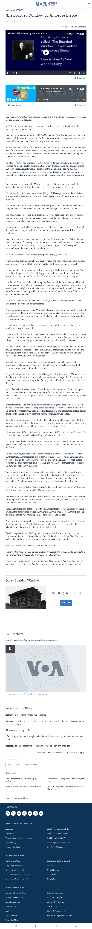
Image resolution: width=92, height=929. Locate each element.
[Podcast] (35, 813)
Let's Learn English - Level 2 (58, 861)
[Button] (65, 26)
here (56, 640)
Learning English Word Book (58, 843)
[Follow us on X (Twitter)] (13, 813)
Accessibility (11, 843)
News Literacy (53, 870)
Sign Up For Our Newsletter (58, 829)
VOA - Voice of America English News (56, 92)
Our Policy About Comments (58, 847)
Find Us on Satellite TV (56, 838)
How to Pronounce (54, 879)
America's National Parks (16, 893)
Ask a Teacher (11, 916)
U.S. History (52, 907)
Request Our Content (14, 847)
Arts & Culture (11, 907)
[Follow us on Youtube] (19, 813)
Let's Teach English (55, 866)
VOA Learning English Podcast (59, 916)
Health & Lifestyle (54, 898)
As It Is (8, 911)
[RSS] (30, 813)
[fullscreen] (84, 73)
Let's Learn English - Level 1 (17, 879)
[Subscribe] (41, 813)
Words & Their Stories (56, 911)
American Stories (14, 10)
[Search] (75, 926)
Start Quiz (66, 602)
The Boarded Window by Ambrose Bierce (27, 34)
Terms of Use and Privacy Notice (19, 838)
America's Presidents (14, 898)
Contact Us (10, 834)
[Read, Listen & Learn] (16, 926)
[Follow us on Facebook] (8, 813)
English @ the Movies (14, 866)
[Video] (36, 926)
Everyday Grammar (55, 893)
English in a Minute (13, 861)
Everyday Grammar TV (15, 870)
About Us (9, 829)
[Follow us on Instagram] (24, 813)
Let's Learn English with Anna (18, 875)
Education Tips (12, 920)
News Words (52, 875)
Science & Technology (56, 902)
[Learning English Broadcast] (56, 926)
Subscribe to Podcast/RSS (57, 834)
